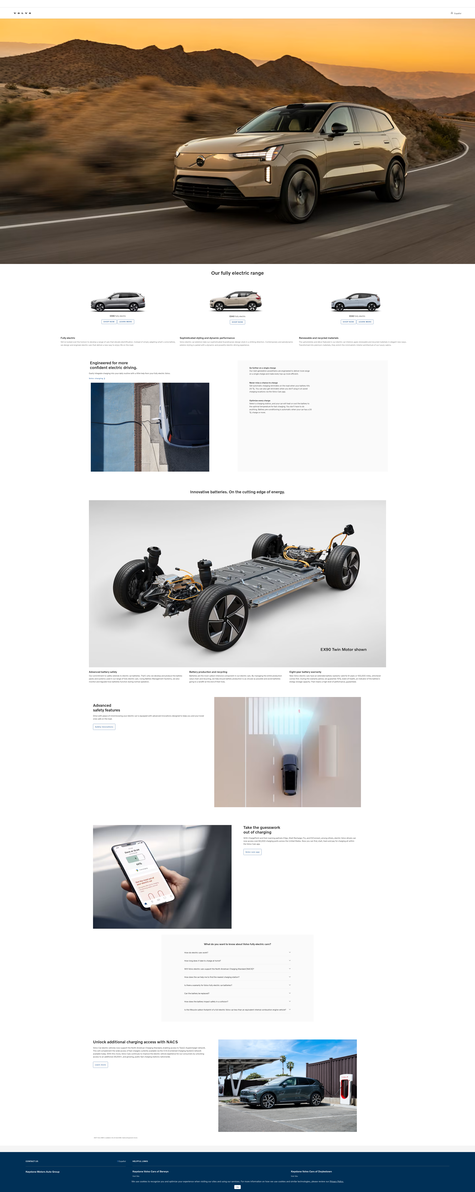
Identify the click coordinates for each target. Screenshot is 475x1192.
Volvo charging (96, 378)
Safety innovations (104, 727)
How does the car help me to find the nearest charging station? (211, 977)
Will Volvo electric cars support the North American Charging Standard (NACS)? (219, 969)
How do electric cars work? (196, 952)
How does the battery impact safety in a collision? (206, 1001)
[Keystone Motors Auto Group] (24, 13)
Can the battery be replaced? (196, 993)
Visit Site (135, 1176)
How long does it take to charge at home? (202, 960)
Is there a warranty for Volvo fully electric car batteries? (208, 985)
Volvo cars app (253, 852)
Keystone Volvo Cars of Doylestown (311, 1171)
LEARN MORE (125, 322)
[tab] (237, 952)
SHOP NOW (109, 322)
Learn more (100, 1065)
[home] (452, 13)
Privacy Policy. (337, 1181)
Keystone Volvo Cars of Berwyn (150, 1171)
